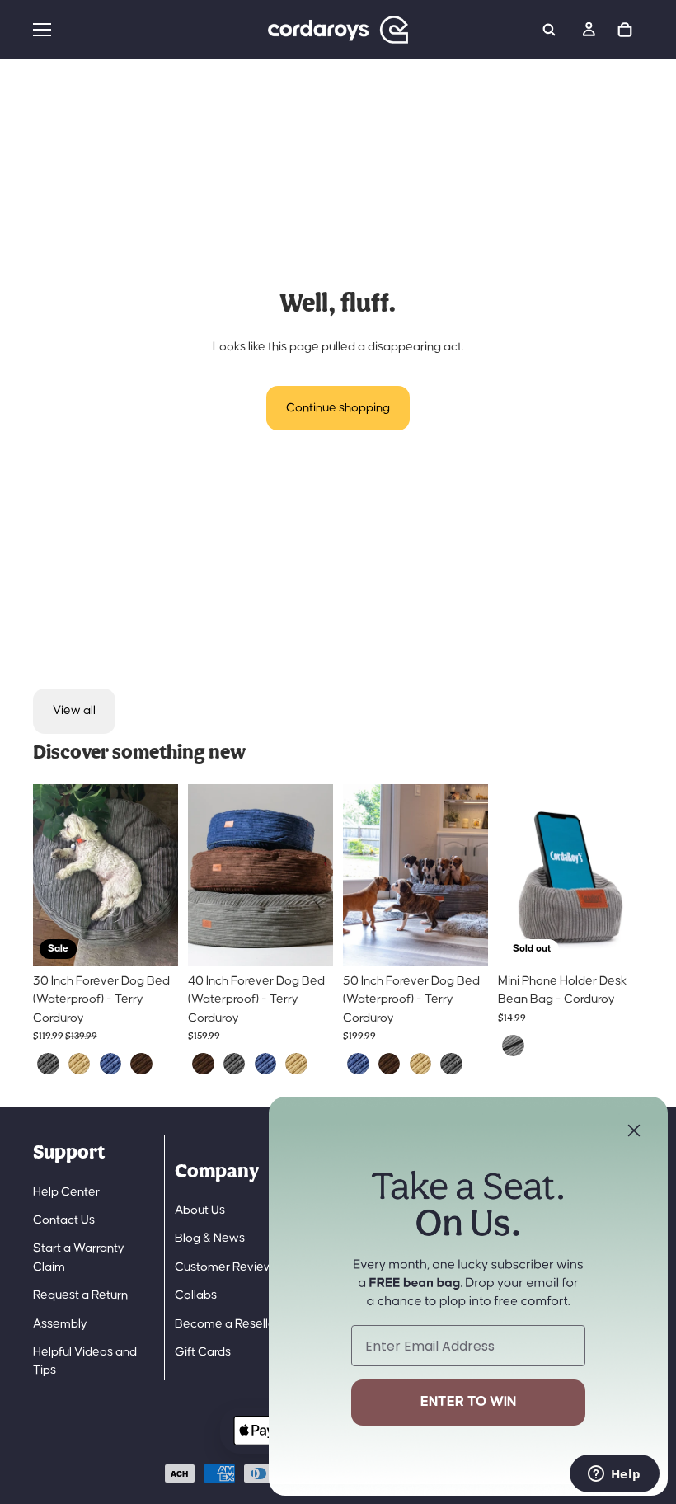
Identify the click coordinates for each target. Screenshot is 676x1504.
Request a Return (80, 1295)
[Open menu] (138, 30)
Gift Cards (203, 1352)
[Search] (549, 30)
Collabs (196, 1295)
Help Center (66, 1192)
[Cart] (625, 30)
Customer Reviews (227, 1267)
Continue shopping (338, 408)
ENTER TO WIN (468, 1402)
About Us (200, 1210)
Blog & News (210, 1238)
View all (74, 710)
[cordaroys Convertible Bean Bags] (338, 30)
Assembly (60, 1324)
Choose (166, 939)
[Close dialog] (634, 1130)
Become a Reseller (227, 1324)
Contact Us (64, 1220)
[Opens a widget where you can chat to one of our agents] (614, 1475)
